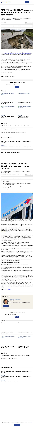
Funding (2, 7)
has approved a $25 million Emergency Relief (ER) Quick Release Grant (17, 53)
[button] (1, 2)
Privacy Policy (30, 422)
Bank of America (7, 289)
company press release (5, 231)
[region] (17, 424)
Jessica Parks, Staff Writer (5, 174)
